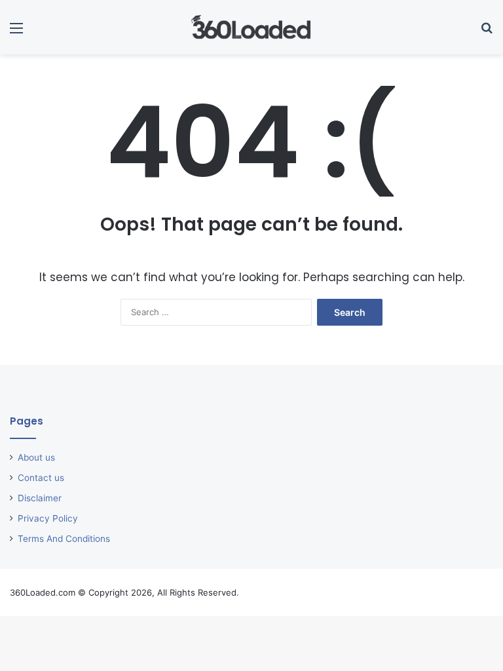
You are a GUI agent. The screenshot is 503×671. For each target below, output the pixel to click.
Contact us (41, 477)
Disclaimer (40, 498)
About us (36, 457)
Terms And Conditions (64, 538)
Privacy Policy (48, 518)
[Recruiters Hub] (251, 27)
